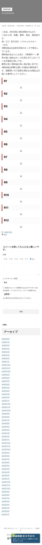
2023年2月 (6, 475)
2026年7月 (6, 342)
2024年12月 (6, 404)
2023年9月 (6, 453)
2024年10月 (6, 410)
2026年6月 (6, 345)
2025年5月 (6, 388)
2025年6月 (6, 384)
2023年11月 (6, 446)
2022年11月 (6, 485)
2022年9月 (6, 492)
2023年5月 (6, 466)
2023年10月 (6, 449)
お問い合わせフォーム (10, 528)
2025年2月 (6, 397)
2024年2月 (6, 436)
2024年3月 (6, 433)
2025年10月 (6, 371)
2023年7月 (6, 459)
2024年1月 (5, 440)
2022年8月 (6, 495)
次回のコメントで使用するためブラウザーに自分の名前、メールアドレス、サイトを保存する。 (20, 289)
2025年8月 (6, 378)
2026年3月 (6, 355)
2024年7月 (6, 420)
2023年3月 (6, 472)
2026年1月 (5, 362)
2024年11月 (6, 407)
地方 (5, 234)
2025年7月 (6, 381)
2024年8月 (6, 417)
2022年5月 (6, 505)
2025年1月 (5, 401)
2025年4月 (6, 391)
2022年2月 (5, 511)
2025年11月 (6, 368)
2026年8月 (6, 339)
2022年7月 (5, 498)
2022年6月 (6, 501)
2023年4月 (6, 469)
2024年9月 (6, 414)
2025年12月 (6, 365)
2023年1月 (5, 479)
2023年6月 (6, 462)
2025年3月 (6, 394)
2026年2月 (6, 358)
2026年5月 (6, 349)
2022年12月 (6, 482)
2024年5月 (6, 427)
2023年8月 (6, 456)
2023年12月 (6, 443)
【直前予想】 (8, 232)
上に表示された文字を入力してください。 (18, 298)
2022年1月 (5, 514)
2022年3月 (6, 508)
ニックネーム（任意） (10, 278)
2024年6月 (6, 423)
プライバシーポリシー (26, 528)
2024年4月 (6, 430)
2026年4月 (6, 352)
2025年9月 (6, 375)
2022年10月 (6, 488)
